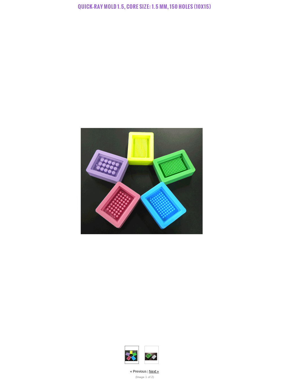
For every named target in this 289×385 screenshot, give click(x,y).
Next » (154, 371)
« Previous (138, 371)
